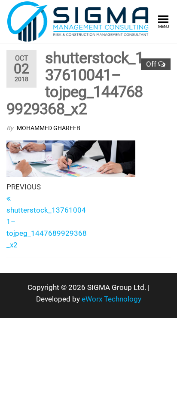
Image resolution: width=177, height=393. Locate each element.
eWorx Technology (111, 299)
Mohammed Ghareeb (48, 128)
